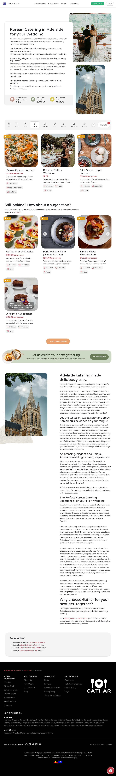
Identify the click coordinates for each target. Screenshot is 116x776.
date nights (82, 618)
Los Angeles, (15, 733)
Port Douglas (94, 723)
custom (18, 212)
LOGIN (110, 4)
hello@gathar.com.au (73, 684)
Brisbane (15, 720)
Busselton (31, 720)
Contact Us (73, 3)
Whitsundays (76, 725)
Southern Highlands (32, 725)
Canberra (55, 720)
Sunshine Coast (47, 725)
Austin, (6, 733)
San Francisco (39, 733)
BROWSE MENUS (99, 356)
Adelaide (7, 720)
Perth (86, 723)
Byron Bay (40, 720)
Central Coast (65, 720)
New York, (30, 733)
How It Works (53, 3)
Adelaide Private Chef (28, 650)
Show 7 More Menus (58, 341)
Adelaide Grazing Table (29, 645)
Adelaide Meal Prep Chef (29, 648)
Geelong (93, 720)
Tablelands (65, 725)
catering (13, 713)
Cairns (47, 720)
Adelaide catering (12, 670)
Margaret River (27, 723)
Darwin (86, 720)
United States (10, 730)
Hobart (6, 723)
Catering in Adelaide (37, 642)
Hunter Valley (15, 723)
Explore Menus (40, 3)
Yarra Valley (98, 725)
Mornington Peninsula (65, 723)
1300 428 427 (70, 688)
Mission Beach (49, 723)
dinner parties (69, 618)
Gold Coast (103, 720)
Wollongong (87, 725)
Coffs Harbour (77, 720)
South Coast (18, 725)
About (63, 3)
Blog (26, 691)
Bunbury (23, 720)
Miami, (22, 733)
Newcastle (79, 723)
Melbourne (38, 723)
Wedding (28, 670)
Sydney (57, 725)
